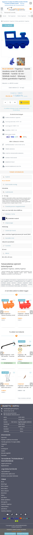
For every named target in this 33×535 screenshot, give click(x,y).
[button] (16, 117)
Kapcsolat (4, 437)
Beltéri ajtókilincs (5, 500)
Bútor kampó (4, 486)
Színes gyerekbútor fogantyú (22, 21)
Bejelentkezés (5, 466)
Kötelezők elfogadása (10, 533)
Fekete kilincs (4, 506)
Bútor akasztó (5, 491)
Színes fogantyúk (22, 16)
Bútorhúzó (4, 493)
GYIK (2, 446)
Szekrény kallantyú (6, 511)
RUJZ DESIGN (8, 69)
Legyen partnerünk (6, 463)
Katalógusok (4, 448)
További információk (16, 531)
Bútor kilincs (4, 488)
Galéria (3, 451)
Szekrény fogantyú (6, 504)
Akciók (4, 16)
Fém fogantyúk (11, 16)
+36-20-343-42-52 (9, 411)
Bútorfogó (4, 484)
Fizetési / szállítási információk (9, 439)
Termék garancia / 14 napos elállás (10, 442)
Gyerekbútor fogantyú (8, 21)
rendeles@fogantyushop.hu (11, 408)
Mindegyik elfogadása (22, 533)
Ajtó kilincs (4, 497)
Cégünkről (4, 444)
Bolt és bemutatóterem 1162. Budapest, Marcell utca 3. (12, 413)
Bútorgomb (4, 502)
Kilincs (2, 495)
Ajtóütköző (4, 509)
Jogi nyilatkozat (5, 471)
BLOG (2, 482)
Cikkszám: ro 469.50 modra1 (10, 83)
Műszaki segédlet (6, 453)
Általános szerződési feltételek (9, 476)
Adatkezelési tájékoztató (8, 474)
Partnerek (3, 455)
